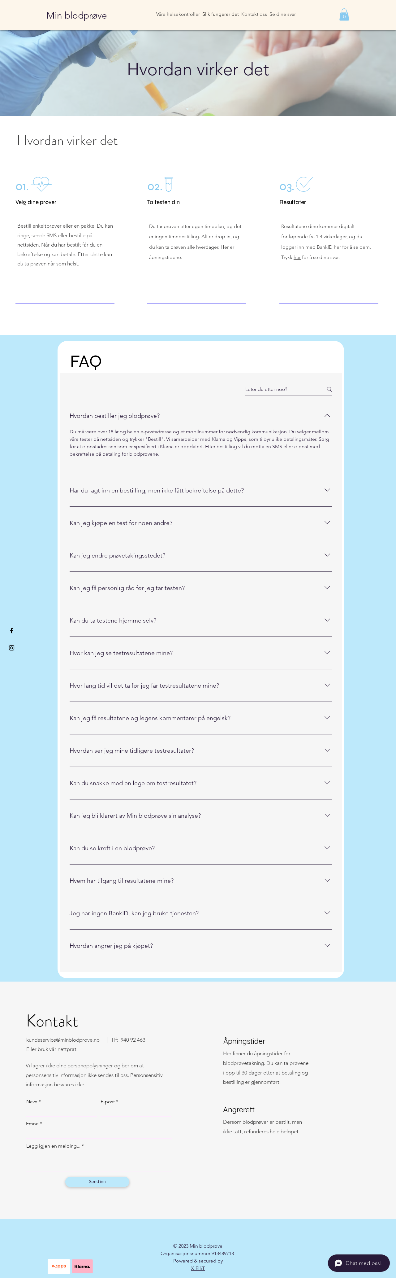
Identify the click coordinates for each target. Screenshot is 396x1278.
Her (225, 247)
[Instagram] (11, 647)
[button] (344, 14)
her (297, 257)
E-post (108, 1101)
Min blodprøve (76, 15)
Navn (31, 1101)
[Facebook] (11, 630)
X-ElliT (198, 1268)
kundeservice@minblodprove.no (63, 1040)
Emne (32, 1123)
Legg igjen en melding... (53, 1146)
